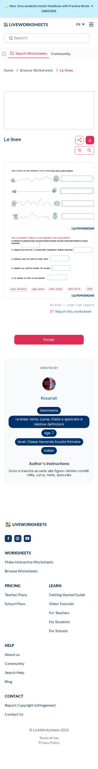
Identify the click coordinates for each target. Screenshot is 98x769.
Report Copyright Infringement (30, 705)
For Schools (58, 630)
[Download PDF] (90, 140)
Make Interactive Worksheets (29, 562)
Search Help (14, 672)
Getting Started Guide (67, 594)
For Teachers (59, 612)
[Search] (9, 38)
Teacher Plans (16, 594)
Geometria (49, 410)
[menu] (91, 24)
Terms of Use (49, 738)
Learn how (49, 10)
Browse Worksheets (21, 571)
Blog (8, 681)
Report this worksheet (73, 311)
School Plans (15, 603)
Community (14, 663)
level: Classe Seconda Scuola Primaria (49, 441)
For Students (59, 621)
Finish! (49, 340)
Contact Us (14, 714)
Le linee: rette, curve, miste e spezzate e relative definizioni (49, 422)
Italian (49, 450)
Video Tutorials (61, 603)
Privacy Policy (49, 743)
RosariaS (49, 398)
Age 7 (49, 433)
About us (12, 654)
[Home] (26, 24)
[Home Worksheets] (4, 53)
